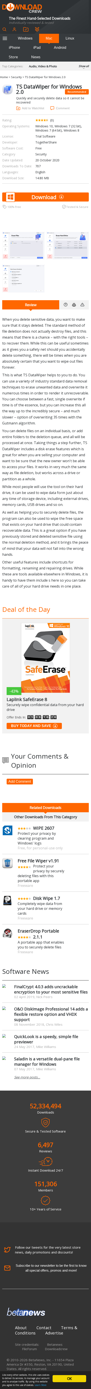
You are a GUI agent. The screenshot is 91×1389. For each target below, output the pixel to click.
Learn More (40, 1385)
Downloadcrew (56, 1349)
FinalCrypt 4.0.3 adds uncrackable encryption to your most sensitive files (51, 989)
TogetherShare (46, 142)
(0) (52, 120)
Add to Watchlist (33, 108)
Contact (43, 1327)
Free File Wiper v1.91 (38, 861)
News (35, 57)
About (21, 1327)
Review (30, 304)
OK (69, 1378)
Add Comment (19, 781)
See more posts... (27, 1077)
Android (60, 47)
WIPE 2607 (43, 828)
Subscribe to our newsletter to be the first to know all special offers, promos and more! (51, 1268)
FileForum (29, 1349)
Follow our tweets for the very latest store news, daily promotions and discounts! (48, 1249)
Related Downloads (45, 807)
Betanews (55, 1344)
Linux (70, 38)
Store (13, 57)
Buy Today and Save (31, 726)
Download (44, 197)
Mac (49, 38)
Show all (84, 66)
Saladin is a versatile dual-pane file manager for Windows (47, 1061)
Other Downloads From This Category (45, 816)
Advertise (54, 1333)
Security (16, 77)
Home (4, 77)
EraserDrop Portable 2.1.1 (38, 934)
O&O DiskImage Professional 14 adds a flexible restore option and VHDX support (51, 1014)
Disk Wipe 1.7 (46, 898)
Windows (25, 38)
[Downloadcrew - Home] (22, 8)
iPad (37, 47)
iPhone (14, 47)
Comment (63, 108)
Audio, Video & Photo (43, 66)
